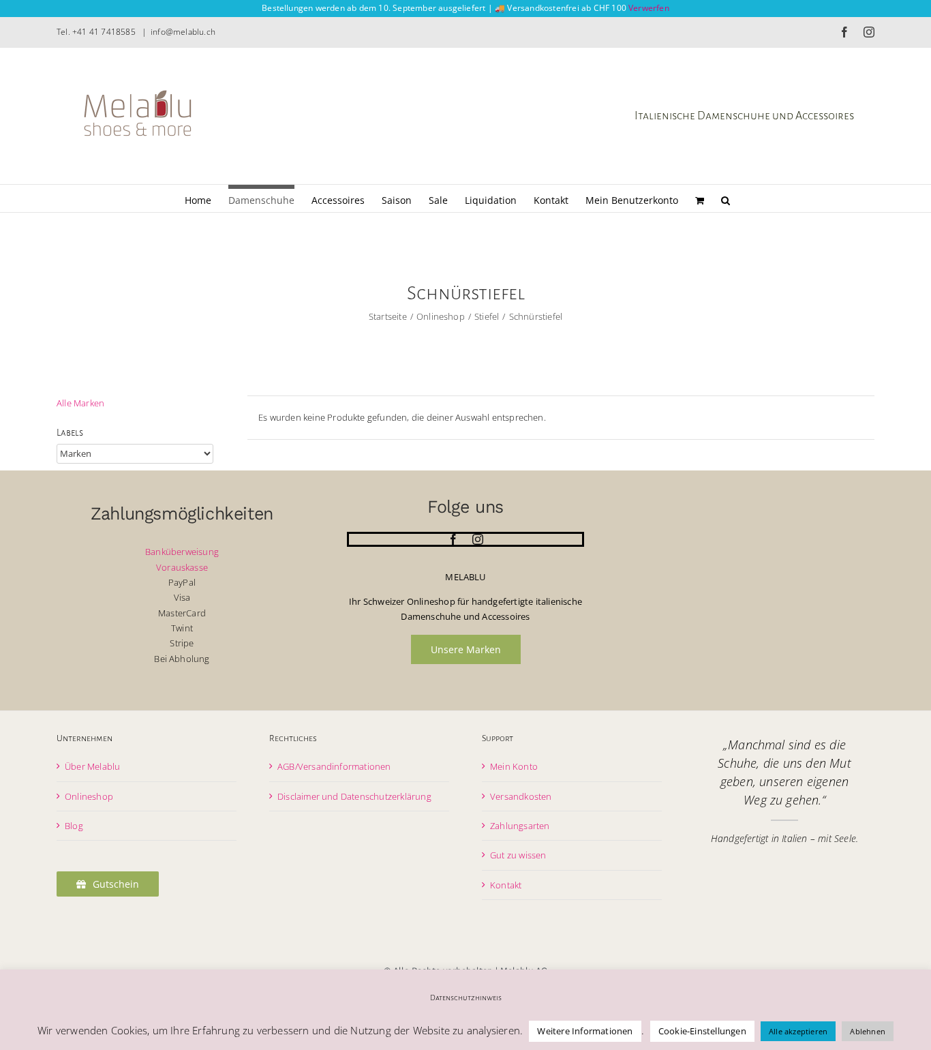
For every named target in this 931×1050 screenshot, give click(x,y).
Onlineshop (89, 796)
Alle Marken (80, 403)
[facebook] (453, 539)
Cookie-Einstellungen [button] (702, 1031)
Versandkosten (521, 796)
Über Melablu (92, 766)
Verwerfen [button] (648, 8)
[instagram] (477, 539)
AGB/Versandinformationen (334, 766)
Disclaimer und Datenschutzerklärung (354, 796)
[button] (725, 198)
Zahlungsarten (520, 826)
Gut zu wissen (518, 855)
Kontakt (505, 885)
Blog (74, 826)
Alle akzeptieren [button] (798, 1031)
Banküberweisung (182, 551)
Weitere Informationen (584, 1031)
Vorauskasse (182, 567)
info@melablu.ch (183, 32)
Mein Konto (514, 766)
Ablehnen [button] (867, 1031)
